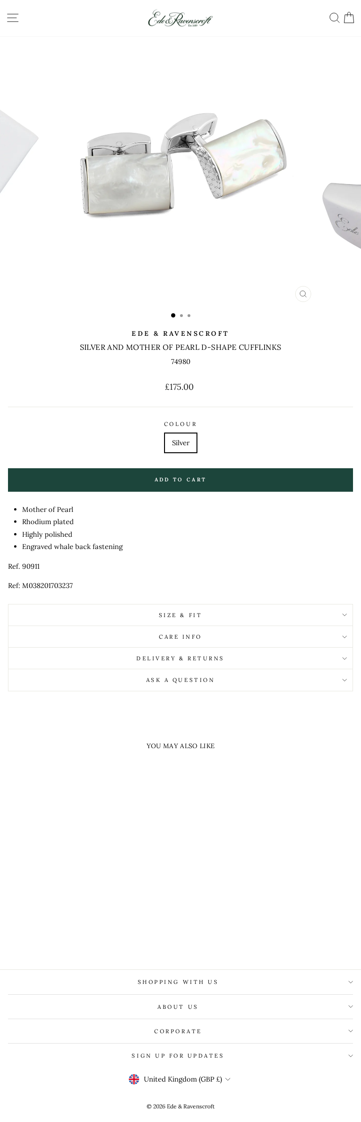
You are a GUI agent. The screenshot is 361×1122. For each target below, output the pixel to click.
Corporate (178, 1031)
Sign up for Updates (178, 1055)
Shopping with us (178, 981)
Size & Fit (180, 615)
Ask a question (180, 679)
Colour (180, 423)
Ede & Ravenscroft (180, 333)
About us (177, 1006)
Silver (180, 442)
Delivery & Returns (180, 658)
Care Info (180, 636)
